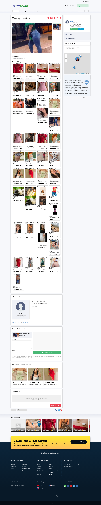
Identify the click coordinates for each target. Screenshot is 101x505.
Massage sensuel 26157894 (18, 181)
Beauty (12, 468)
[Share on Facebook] (56, 410)
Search (16, 11)
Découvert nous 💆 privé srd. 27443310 (18, 76)
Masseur (24, 466)
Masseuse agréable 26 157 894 (31, 181)
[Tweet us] (74, 486)
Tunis (38, 464)
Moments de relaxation (31, 208)
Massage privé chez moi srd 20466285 (31, 269)
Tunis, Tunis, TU (15, 21)
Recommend (22, 410)
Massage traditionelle (43, 208)
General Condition (68, 466)
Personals (13, 471)
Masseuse (13, 466)
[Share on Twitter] (59, 410)
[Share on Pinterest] (61, 410)
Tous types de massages (18, 236)
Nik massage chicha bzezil (43, 120)
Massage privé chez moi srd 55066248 (18, 269)
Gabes (50, 468)
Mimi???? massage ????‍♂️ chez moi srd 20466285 (55, 234)
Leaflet (77, 73)
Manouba (51, 466)
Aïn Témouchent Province (53, 471)
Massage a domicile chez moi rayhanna (55, 198)
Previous (82, 11)
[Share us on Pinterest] (71, 486)
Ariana (50, 464)
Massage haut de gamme (18, 198)
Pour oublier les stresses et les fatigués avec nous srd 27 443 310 (43, 93)
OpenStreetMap (83, 73)
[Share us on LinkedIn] (77, 486)
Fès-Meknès (40, 471)
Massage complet (54, 217)
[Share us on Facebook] (68, 486)
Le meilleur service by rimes (31, 236)
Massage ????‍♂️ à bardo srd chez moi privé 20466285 (18, 287)
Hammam (13, 464)
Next (86, 11)
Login (66, 6)
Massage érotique (54, 128)
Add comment (56, 405)
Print (14, 410)
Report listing (87, 98)
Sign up (77, 464)
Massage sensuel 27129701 (55, 111)
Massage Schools (15, 473)
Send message (48, 352)
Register (72, 6)
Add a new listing (78, 442)
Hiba (71, 21)
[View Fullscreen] (66, 60)
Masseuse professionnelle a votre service (55, 181)
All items (81, 29)
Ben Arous (39, 466)
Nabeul (50, 474)
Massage (24, 464)
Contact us (86, 1)
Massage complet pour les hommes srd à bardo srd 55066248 (55, 269)
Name (14, 339)
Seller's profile (71, 38)
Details (87, 17)
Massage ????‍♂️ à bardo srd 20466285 (43, 269)
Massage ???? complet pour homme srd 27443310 (43, 181)
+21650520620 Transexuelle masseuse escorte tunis (43, 245)
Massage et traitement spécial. (55, 252)
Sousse (39, 468)
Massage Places (26, 468)
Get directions (70, 51)
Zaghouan (39, 474)
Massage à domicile (18, 111)
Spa (23, 471)
